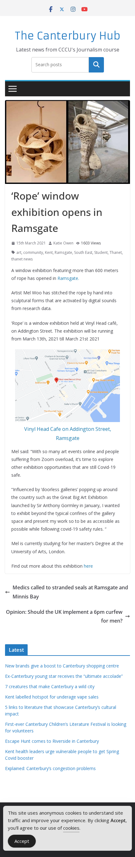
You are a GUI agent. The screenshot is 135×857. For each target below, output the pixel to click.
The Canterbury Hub (68, 35)
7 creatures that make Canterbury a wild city (49, 686)
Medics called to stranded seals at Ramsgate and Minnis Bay (70, 592)
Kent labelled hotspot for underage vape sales (52, 697)
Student (101, 252)
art (18, 252)
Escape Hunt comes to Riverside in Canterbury (52, 741)
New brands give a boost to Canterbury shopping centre (62, 666)
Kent (49, 252)
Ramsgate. (68, 278)
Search (96, 64)
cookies (71, 828)
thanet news (22, 259)
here (88, 566)
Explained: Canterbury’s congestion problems (50, 768)
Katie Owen (63, 243)
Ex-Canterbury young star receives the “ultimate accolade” (64, 676)
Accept (21, 841)
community (33, 252)
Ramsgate (63, 252)
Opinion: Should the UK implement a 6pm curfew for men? (64, 616)
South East (83, 252)
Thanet (116, 252)
